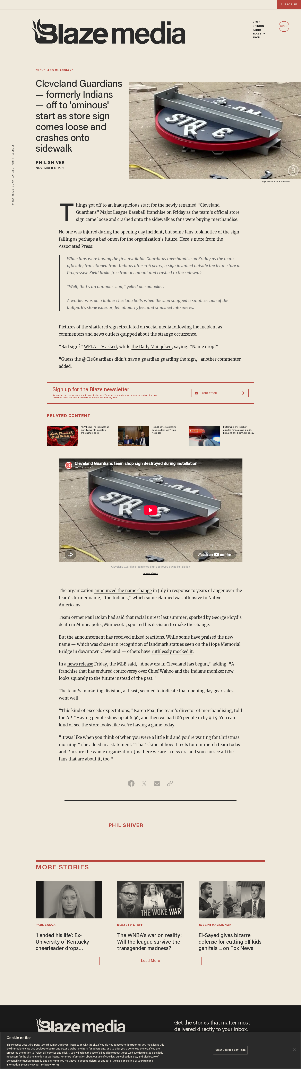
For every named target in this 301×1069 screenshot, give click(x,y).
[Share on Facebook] (131, 783)
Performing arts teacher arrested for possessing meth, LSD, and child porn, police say (238, 430)
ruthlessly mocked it (172, 651)
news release (80, 664)
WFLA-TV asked (100, 346)
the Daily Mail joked (151, 346)
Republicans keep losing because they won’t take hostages (164, 430)
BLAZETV (258, 34)
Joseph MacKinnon (215, 925)
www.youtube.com (150, 573)
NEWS (256, 22)
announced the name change (123, 590)
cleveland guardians (55, 70)
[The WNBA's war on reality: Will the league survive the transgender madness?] (150, 899)
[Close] (294, 1049)
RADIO (256, 30)
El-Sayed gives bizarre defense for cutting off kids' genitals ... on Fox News (231, 942)
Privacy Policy (92, 395)
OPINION (258, 26)
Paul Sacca (45, 925)
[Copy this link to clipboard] (169, 783)
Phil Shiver (50, 163)
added (65, 366)
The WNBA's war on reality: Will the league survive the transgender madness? (149, 942)
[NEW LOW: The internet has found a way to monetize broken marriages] (62, 435)
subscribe (289, 4)
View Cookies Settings (230, 1050)
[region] (150, 1050)
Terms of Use (111, 395)
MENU (283, 26)
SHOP (256, 38)
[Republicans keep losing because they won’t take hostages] (133, 435)
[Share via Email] (157, 783)
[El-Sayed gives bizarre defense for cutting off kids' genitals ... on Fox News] (232, 899)
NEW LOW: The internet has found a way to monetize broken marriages (95, 430)
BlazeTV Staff (130, 925)
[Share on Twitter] (144, 783)
